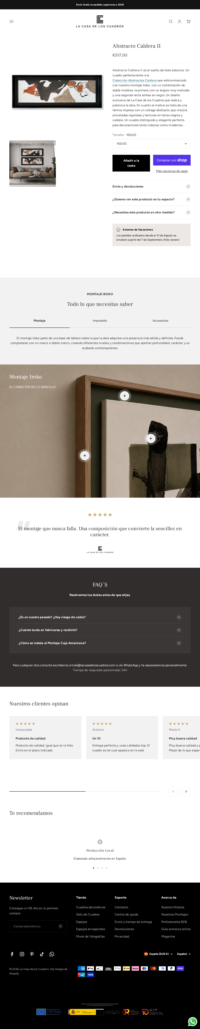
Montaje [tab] (40, 320)
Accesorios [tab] (160, 320)
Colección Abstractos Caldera (134, 80)
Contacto (121, 907)
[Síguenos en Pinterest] (32, 954)
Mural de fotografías (90, 936)
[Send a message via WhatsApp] (192, 1021)
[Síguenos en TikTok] (42, 954)
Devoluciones (124, 929)
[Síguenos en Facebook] (12, 954)
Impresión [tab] (100, 320)
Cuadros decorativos (90, 907)
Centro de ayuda (126, 914)
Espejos (81, 922)
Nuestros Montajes (174, 914)
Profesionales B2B (174, 922)
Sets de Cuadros (87, 914)
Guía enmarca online (176, 929)
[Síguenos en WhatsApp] (51, 954)
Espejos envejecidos (90, 929)
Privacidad (122, 936)
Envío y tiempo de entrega (133, 922)
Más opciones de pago (172, 171)
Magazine (168, 936)
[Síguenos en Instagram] (22, 954)
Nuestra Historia (172, 907)
